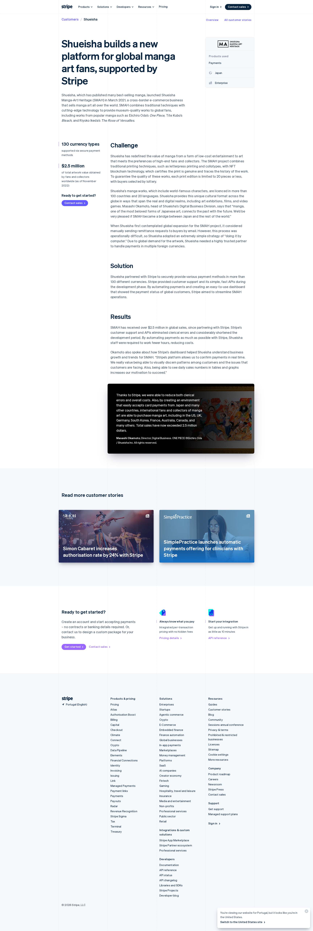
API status (165, 875)
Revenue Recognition (123, 811)
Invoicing (116, 770)
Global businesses (170, 740)
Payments (116, 796)
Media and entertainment (175, 801)
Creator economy (170, 775)
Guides (212, 704)
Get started (72, 646)
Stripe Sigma (118, 816)
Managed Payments (122, 786)
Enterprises (166, 704)
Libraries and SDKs (171, 885)
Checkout (116, 730)
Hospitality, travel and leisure (177, 791)
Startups (164, 709)
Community (215, 719)
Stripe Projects (168, 890)
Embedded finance (171, 730)
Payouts (115, 801)
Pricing (163, 6)
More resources (218, 759)
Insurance (165, 796)
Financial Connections (124, 760)
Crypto (114, 745)
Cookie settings (218, 754)
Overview (212, 20)
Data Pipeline (118, 750)
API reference (217, 638)
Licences (214, 744)
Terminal (115, 826)
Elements (116, 755)
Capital (114, 725)
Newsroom (215, 784)
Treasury (116, 831)
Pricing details (169, 638)
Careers (213, 779)
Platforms (165, 760)
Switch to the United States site (241, 922)
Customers (70, 19)
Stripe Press (216, 789)
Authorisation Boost (123, 714)
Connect (115, 740)
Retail (162, 821)
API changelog (168, 880)
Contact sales (237, 7)
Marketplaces (168, 750)
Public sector (167, 816)
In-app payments (170, 745)
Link (113, 780)
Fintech (164, 780)
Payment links (119, 791)
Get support (216, 809)
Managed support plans (223, 814)
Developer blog (169, 895)
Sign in (214, 7)
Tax (112, 821)
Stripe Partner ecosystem (175, 845)
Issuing (114, 775)
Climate (115, 735)
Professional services (173, 811)
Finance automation (171, 735)
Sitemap (213, 749)
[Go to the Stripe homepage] (66, 698)
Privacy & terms (218, 730)
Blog (211, 714)
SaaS (162, 765)
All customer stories (237, 20)
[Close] (306, 912)
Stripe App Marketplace (174, 840)
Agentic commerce (171, 714)
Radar (114, 806)
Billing (114, 719)
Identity (115, 765)
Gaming (164, 786)
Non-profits (166, 806)
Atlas (113, 709)
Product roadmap (219, 774)
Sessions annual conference (226, 725)
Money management (172, 755)
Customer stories (219, 709)
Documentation (169, 865)
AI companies (167, 770)
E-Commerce (167, 725)
